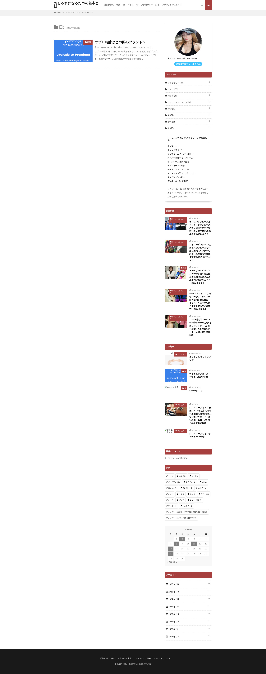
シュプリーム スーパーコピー (180, 154)
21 (170, 554)
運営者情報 (109, 5)
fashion (204, 482)
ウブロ (149, 47)
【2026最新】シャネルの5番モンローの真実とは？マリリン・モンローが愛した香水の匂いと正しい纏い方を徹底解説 (200, 327)
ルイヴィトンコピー (176, 177)
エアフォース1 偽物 (176, 166)
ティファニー (173, 146)
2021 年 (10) (173, 622)
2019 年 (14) (173, 637)
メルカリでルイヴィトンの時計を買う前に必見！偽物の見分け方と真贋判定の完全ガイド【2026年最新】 (199, 277)
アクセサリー (147, 5)
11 (194, 544)
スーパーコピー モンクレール (180, 158)
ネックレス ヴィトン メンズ (200, 358)
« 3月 (169, 562)
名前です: (171, 59)
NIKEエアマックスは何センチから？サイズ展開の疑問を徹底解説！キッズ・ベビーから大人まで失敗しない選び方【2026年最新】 (200, 301)
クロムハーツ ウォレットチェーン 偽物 (200, 435)
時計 (118, 5)
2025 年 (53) (173, 592)
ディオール (172, 506)
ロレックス (172, 488)
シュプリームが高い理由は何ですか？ (182, 518)
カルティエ (202, 488)
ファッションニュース (171, 5)
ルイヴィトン (191, 482)
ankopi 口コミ (196, 391)
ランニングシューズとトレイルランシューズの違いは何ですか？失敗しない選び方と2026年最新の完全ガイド (200, 228)
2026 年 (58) (173, 584)
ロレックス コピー (175, 150)
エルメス (182, 476)
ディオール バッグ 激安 (177, 181)
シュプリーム (187, 506)
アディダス (205, 494)
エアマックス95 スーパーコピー (181, 173)
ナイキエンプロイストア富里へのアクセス (199, 375)
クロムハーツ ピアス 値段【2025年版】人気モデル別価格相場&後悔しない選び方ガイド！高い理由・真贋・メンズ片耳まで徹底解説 (200, 415)
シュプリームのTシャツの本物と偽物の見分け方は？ (187, 512)
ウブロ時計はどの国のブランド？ (120, 42)
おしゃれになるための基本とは (76, 5)
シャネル (194, 476)
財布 (157, 5)
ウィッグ (172, 89)
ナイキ (170, 476)
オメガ (170, 494)
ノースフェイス (174, 482)
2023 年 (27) (173, 607)
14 (170, 549)
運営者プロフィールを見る (188, 64)
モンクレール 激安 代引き (178, 162)
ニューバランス (195, 500)
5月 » (174, 562)
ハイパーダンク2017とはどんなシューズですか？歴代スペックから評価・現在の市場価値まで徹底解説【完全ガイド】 (200, 252)
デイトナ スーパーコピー (178, 170)
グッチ (181, 500)
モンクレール (187, 488)
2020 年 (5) (173, 629)
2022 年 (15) (173, 614)
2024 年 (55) (173, 599)
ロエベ (192, 494)
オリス (170, 500)
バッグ (131, 5)
